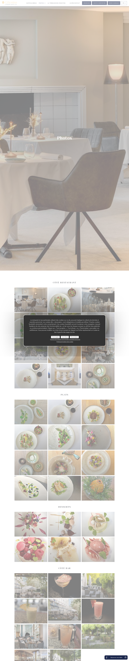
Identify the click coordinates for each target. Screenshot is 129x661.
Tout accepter (55, 337)
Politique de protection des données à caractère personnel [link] (65, 339)
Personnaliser (74, 337)
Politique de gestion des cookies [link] (65, 342)
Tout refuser (65, 337)
